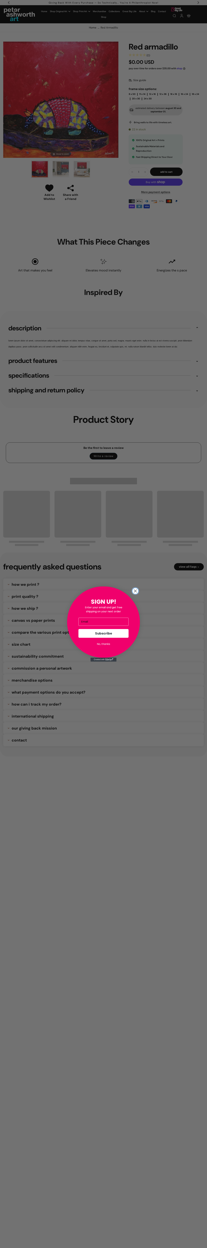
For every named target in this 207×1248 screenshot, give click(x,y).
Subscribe (103, 633)
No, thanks (103, 644)
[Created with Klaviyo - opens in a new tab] (103, 660)
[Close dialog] (135, 591)
